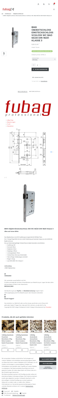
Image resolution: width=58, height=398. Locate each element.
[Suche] (49, 4)
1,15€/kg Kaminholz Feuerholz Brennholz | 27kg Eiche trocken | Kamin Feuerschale (7, 339)
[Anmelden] (38, 4)
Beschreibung (22, 91)
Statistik (16, 391)
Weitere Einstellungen (18, 395)
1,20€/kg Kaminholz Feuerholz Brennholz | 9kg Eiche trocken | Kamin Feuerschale (22, 339)
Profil (8, 124)
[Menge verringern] (40, 65)
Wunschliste (38, 77)
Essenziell (7, 391)
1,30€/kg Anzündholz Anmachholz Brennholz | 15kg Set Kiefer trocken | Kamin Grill (36, 340)
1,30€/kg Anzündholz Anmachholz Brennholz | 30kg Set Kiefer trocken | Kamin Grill (50, 340)
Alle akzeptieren (48, 359)
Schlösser (8, 13)
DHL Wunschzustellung (11, 393)
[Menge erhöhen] (37, 65)
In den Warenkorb (41, 69)
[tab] (22, 91)
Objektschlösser (18, 13)
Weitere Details (34, 91)
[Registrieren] (44, 4)
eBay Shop (10, 120)
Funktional (7, 395)
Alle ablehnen (48, 363)
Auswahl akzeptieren (47, 367)
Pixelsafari (48, 307)
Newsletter (10, 126)
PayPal (24, 393)
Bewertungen (11, 122)
